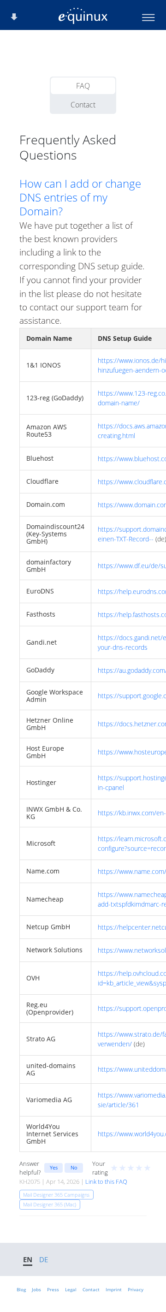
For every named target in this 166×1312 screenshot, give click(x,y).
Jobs (36, 1289)
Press (53, 1289)
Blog (21, 1289)
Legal (71, 1289)
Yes (54, 1167)
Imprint (114, 1289)
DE (43, 1259)
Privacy (135, 1289)
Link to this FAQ (106, 1181)
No (74, 1167)
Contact (83, 105)
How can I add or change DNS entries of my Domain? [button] (80, 197)
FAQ (83, 86)
